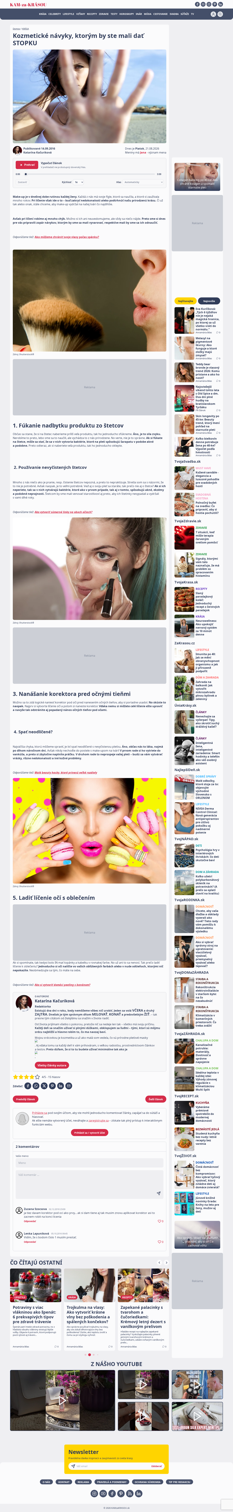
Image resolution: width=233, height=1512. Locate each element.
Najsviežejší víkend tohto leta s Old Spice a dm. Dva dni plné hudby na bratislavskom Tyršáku (207, 397)
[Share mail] (68, 1085)
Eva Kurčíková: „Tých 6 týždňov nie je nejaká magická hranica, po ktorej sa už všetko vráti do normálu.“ (208, 319)
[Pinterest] (214, 4)
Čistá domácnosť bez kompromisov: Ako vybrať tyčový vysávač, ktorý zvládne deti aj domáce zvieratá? (208, 1177)
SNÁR (139, 14)
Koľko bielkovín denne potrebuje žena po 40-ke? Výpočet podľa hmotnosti (207, 445)
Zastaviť (22, 182)
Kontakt (63, 1482)
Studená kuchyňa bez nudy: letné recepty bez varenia (208, 1138)
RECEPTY (92, 14)
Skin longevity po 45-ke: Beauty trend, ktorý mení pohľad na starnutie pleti (208, 422)
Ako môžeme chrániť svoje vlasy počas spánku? (67, 237)
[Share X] (44, 1085)
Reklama (83, 1482)
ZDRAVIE (104, 14)
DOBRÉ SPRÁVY (206, 776)
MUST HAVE (203, 468)
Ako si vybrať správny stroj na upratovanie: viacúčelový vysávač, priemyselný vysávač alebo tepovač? (207, 954)
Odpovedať (30, 1221)
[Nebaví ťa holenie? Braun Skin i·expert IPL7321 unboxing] (143, 1416)
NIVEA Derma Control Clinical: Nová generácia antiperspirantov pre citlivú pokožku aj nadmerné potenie (207, 820)
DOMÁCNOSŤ (205, 906)
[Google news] (130, 1493)
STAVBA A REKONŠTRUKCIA (207, 981)
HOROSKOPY (126, 14)
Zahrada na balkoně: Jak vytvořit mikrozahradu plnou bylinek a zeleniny (206, 690)
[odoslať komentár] (159, 1193)
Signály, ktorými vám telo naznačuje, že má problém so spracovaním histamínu (207, 567)
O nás (46, 1482)
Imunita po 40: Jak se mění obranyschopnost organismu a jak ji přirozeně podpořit (208, 662)
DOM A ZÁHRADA (207, 872)
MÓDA (147, 14)
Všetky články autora (52, 1065)
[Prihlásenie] (213, 14)
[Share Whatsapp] (36, 1085)
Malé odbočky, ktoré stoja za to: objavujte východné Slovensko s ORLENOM (207, 789)
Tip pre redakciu (179, 1482)
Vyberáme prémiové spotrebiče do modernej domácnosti (205, 1113)
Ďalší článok (156, 1099)
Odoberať (156, 1466)
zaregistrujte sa (99, 1120)
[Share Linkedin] (60, 1085)
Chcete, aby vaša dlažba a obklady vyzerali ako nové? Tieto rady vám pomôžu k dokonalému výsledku (207, 921)
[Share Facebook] (27, 1085)
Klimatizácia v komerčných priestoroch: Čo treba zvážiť (206, 1020)
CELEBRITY (54, 14)
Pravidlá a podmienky (112, 1482)
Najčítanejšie (185, 301)
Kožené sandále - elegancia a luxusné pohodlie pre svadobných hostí (207, 479)
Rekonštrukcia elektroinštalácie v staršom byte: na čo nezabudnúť (207, 994)
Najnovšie (209, 301)
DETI (199, 846)
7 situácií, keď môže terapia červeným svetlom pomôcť (207, 537)
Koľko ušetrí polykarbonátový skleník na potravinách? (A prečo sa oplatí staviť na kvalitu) (207, 885)
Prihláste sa (39, 1113)
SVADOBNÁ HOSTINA (203, 496)
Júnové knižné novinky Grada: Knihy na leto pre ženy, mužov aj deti (207, 1204)
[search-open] (220, 14)
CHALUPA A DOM (207, 1040)
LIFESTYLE (68, 14)
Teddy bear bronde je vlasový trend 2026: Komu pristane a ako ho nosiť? (208, 371)
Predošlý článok (25, 1099)
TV (192, 14)
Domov (16, 28)
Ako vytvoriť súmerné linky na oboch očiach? (63, 512)
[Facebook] (197, 4)
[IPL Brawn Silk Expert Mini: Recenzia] (197, 1416)
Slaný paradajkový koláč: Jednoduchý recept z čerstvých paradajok (208, 601)
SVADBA (174, 14)
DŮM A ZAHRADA (207, 677)
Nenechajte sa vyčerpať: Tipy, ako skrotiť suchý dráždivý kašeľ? (207, 721)
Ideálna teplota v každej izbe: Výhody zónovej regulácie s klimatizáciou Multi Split (207, 1081)
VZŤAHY (80, 14)
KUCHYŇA (202, 1103)
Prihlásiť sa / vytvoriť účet (89, 1132)
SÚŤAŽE (185, 14)
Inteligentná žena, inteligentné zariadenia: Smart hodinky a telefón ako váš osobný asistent (208, 753)
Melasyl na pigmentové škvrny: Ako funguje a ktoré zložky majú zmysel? (206, 347)
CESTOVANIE (160, 14)
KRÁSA (42, 14)
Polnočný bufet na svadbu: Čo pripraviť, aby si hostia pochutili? (207, 508)
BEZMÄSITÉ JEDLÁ (207, 1129)
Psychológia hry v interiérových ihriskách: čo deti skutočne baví (208, 855)
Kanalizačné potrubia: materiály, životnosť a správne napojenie (204, 1053)
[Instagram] (209, 4)
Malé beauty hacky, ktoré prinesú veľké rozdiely (66, 772)
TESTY (114, 14)
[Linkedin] (220, 4)
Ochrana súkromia (148, 1482)
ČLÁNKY (201, 712)
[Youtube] (203, 4)
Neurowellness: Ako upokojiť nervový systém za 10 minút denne (206, 627)
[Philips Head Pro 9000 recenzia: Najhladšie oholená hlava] (197, 1384)
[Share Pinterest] (52, 1085)
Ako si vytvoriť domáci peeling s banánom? (62, 985)
